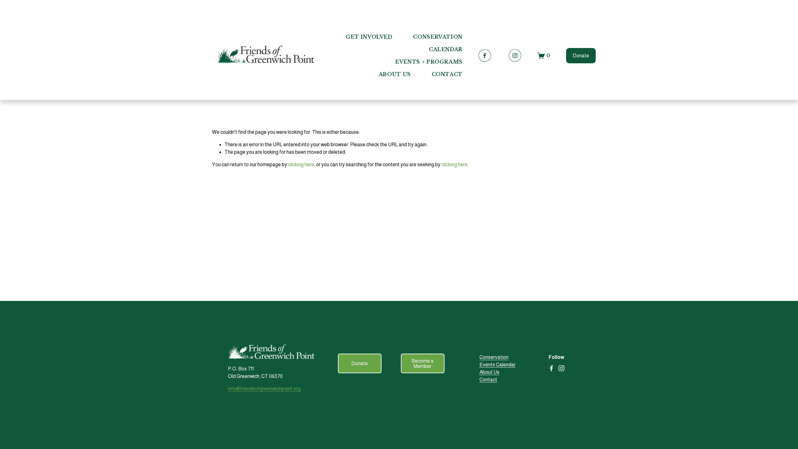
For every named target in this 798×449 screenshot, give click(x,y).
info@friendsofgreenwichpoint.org (264, 388)
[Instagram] (515, 55)
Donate (581, 55)
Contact (447, 74)
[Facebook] (484, 55)
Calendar (446, 49)
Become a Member (422, 363)
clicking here (301, 164)
